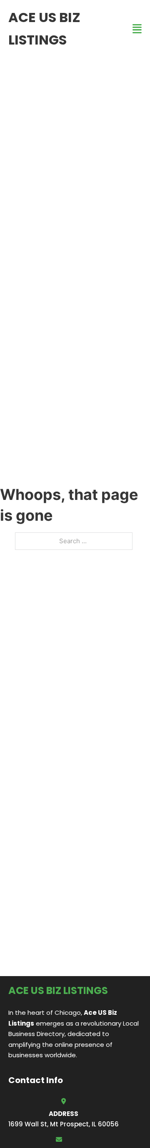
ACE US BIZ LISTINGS (44, 28)
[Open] (137, 29)
